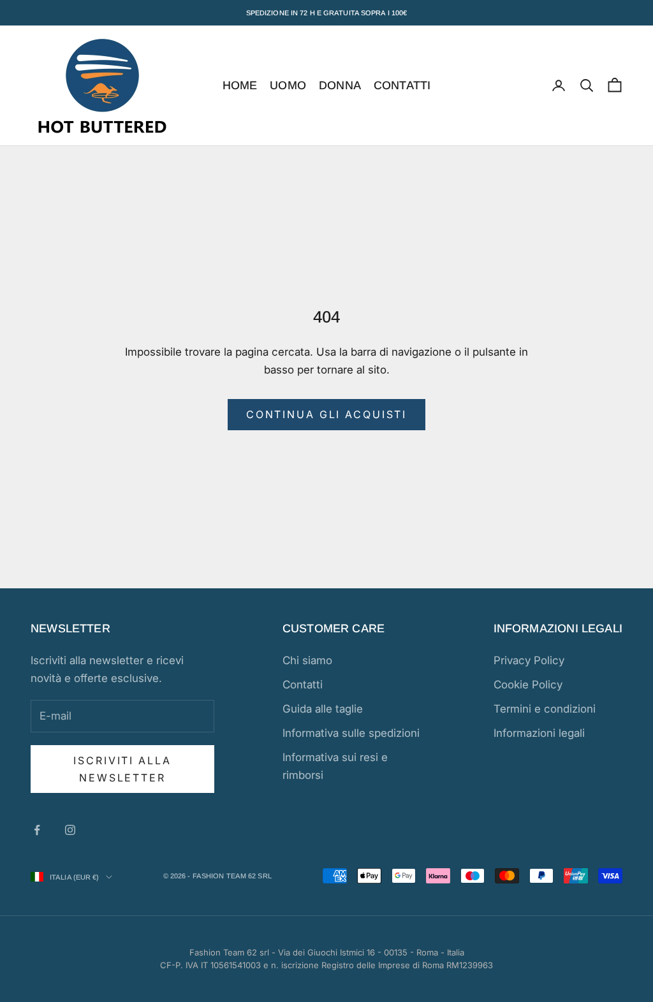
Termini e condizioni (545, 708)
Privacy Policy (529, 660)
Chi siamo (307, 660)
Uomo (288, 85)
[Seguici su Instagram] (70, 830)
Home (240, 85)
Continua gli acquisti (326, 414)
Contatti (402, 85)
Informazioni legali (539, 733)
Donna (340, 85)
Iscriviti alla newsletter (122, 768)
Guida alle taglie (322, 708)
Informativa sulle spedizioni (351, 733)
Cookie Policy (528, 684)
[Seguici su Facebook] (37, 830)
